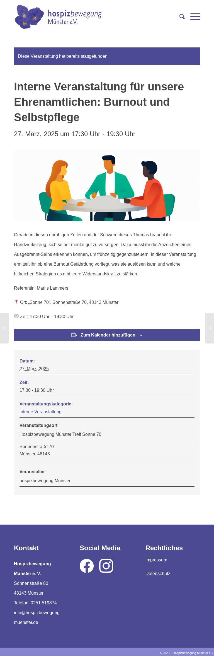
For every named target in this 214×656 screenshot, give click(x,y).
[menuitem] (179, 16)
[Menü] (192, 16)
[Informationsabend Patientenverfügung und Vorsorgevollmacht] (4, 328)
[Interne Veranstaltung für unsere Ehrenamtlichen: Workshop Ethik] (209, 328)
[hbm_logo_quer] (58, 16)
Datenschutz (157, 573)
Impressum (156, 560)
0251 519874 (44, 602)
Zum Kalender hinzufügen (108, 335)
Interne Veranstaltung (41, 411)
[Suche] (179, 16)
